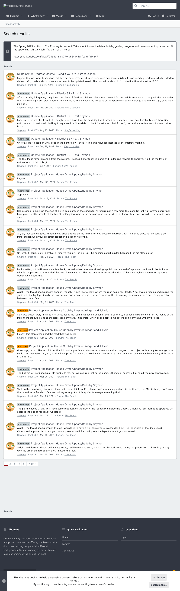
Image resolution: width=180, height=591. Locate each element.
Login (124, 537)
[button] (22, 16)
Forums (66, 543)
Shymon (21, 84)
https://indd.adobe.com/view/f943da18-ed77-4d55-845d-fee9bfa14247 (56, 56)
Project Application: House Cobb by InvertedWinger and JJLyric (63, 310)
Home (65, 537)
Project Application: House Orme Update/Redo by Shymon (60, 174)
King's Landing (71, 84)
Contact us (68, 550)
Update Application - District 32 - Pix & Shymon (54, 93)
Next (31, 463)
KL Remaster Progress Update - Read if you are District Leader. (56, 74)
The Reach (71, 182)
